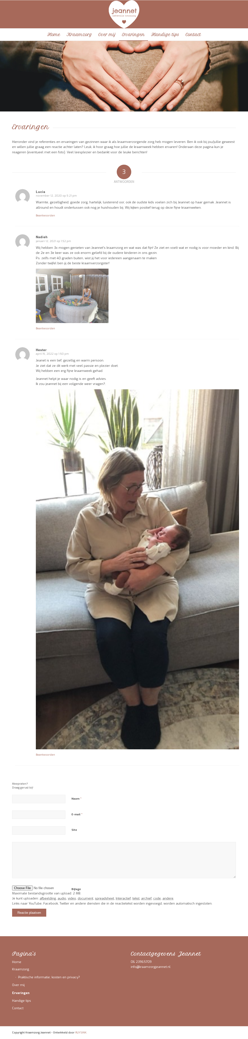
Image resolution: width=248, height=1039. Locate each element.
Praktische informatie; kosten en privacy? (49, 977)
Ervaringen (21, 993)
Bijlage (76, 889)
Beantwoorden (45, 215)
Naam (76, 798)
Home (16, 962)
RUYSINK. (81, 1032)
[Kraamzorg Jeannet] (124, 14)
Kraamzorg (20, 969)
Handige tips (21, 1001)
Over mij (18, 985)
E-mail (77, 814)
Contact (17, 1008)
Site (74, 830)
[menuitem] (53, 35)
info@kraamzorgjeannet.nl (150, 967)
